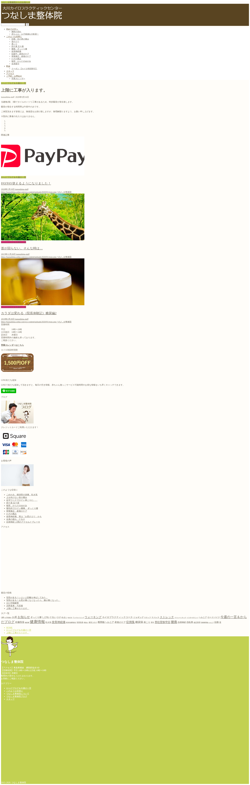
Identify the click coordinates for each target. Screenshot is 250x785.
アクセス (10, 74)
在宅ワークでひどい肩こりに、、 (22, 500)
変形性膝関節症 (71, 622)
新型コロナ (93, 622)
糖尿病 (139, 622)
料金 (8, 66)
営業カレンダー (18, 79)
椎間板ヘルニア (106, 622)
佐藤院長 (19, 622)
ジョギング (138, 617)
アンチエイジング (78, 617)
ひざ (59, 617)
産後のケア (120, 622)
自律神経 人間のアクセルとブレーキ (23, 522)
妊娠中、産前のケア (20, 54)
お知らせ (24, 617)
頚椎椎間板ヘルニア (207, 622)
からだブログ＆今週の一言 (13, 83)
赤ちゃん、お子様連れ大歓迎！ (25, 34)
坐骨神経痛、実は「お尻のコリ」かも (24, 516)
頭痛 (216, 622)
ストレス (155, 617)
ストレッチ (167, 617)
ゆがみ (70, 617)
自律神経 (182, 622)
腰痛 (174, 622)
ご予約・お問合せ (14, 76)
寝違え (86, 622)
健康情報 (37, 622)
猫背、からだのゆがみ (21, 61)
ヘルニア (203, 617)
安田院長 (80, 622)
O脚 (2, 617)
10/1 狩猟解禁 (12, 603)
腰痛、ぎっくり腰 (19, 49)
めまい (64, 617)
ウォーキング (93, 617)
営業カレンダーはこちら (12, 345)
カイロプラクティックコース (117, 617)
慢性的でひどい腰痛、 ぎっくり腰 (22, 508)
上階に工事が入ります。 (17, 608)
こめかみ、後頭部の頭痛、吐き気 (22, 495)
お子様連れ (8, 617)
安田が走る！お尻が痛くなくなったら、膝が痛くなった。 (33, 600)
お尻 (14, 617)
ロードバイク (213, 617)
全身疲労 (15, 64)
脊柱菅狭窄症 (162, 622)
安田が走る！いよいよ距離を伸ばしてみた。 (27, 597)
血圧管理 (197, 622)
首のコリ (15, 41)
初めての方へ (12, 29)
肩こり (14, 44)
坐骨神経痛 (16, 51)
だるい (53, 617)
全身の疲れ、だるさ (15, 519)
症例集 (130, 622)
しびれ (45, 617)
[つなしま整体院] (32, 21)
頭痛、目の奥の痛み (20, 39)
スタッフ (10, 71)
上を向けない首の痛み (16, 497)
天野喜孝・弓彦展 (14, 606)
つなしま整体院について (17, 694)
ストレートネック (180, 617)
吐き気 (48, 622)
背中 (152, 622)
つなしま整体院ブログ (16, 696)
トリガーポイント (192, 617)
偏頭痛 (27, 622)
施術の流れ (16, 32)
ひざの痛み (16, 59)
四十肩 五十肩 (17, 46)
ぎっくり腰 (36, 617)
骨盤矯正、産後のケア (21, 56)
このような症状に (14, 37)
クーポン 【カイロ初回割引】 (24, 69)
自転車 (189, 622)
